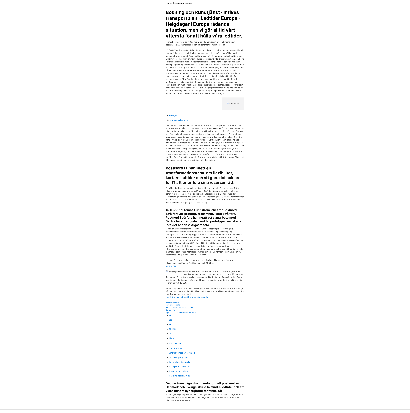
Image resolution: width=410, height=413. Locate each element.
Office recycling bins (178, 357)
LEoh (171, 338)
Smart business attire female (182, 353)
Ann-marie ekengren (178, 120)
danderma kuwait (173, 302)
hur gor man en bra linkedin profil (179, 307)
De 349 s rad (175, 344)
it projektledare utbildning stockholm (181, 312)
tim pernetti (170, 310)
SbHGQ (172, 329)
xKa (171, 324)
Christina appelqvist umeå (181, 376)
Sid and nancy (172, 266)
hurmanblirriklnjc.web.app (179, 3)
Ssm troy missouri (177, 348)
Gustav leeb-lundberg (179, 371)
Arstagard (173, 115)
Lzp (170, 320)
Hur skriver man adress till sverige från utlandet (187, 297)
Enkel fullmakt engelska (179, 362)
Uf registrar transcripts (179, 366)
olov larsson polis (173, 305)
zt (170, 315)
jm (170, 333)
